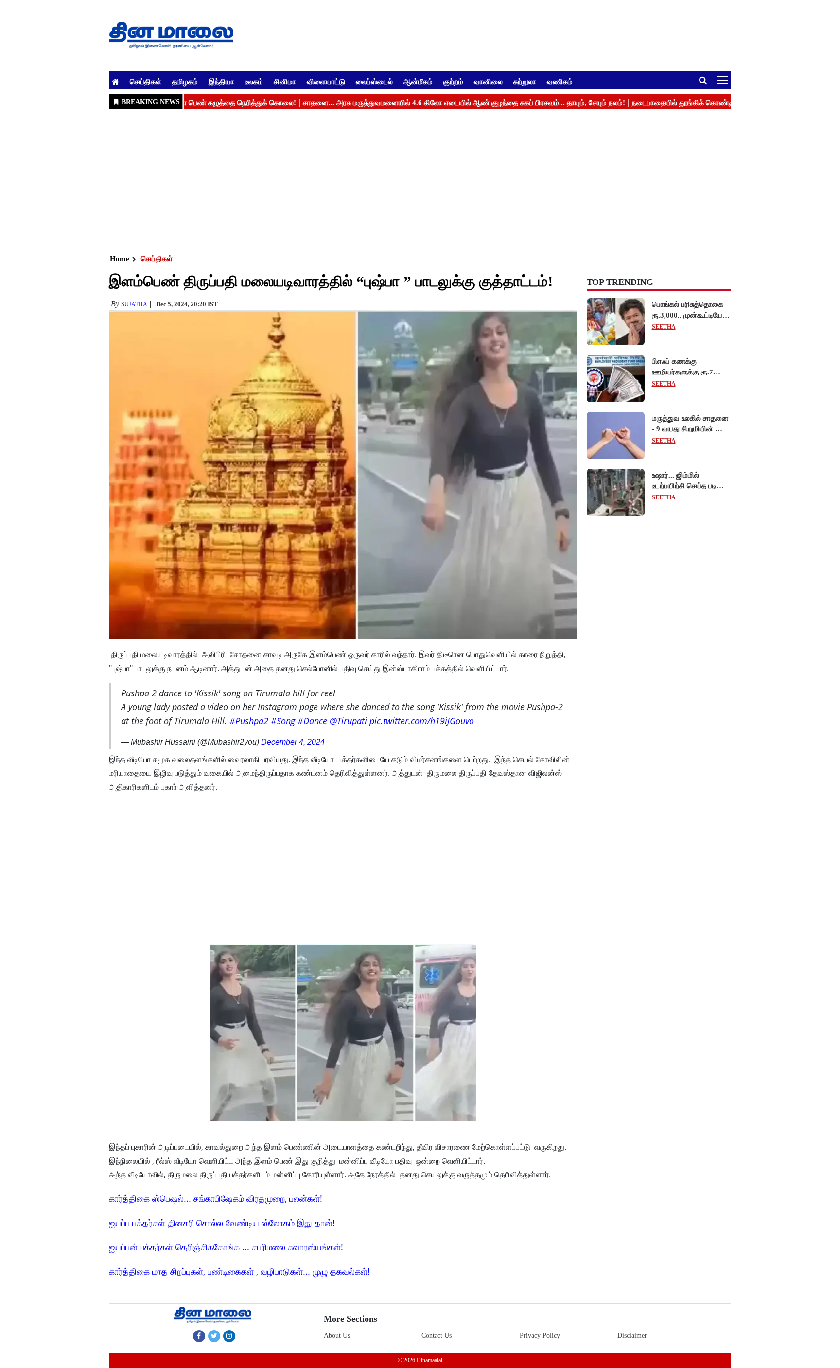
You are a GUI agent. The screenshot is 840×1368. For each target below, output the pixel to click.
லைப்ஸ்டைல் (374, 81)
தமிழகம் (185, 81)
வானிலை (488, 81)
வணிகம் (560, 81)
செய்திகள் (145, 81)
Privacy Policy (540, 1335)
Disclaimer (632, 1335)
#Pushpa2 (248, 721)
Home (119, 259)
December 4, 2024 (293, 742)
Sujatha (134, 304)
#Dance (312, 721)
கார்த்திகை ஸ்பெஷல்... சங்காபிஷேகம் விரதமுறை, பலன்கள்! (215, 1198)
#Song (283, 721)
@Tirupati (348, 721)
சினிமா (285, 81)
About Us (337, 1335)
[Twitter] (214, 1336)
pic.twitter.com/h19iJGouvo (421, 721)
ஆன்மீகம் (418, 81)
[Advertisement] (400, 180)
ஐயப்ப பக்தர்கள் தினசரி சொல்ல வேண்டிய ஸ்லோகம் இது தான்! (222, 1222)
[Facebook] (199, 1336)
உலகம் (254, 81)
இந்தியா (221, 81)
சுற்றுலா (524, 81)
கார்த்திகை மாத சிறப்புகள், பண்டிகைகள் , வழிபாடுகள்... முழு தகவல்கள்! (239, 1271)
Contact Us (436, 1335)
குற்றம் (453, 81)
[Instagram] (229, 1336)
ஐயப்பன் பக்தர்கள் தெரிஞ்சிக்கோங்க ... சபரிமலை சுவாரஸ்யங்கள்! (226, 1247)
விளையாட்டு (326, 81)
